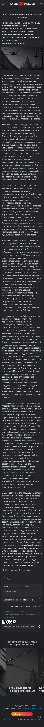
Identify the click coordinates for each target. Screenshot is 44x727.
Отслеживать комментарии (24, 606)
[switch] (40, 606)
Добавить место (22, 714)
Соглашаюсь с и (22, 614)
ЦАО (5, 570)
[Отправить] (39, 626)
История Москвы (25, 570)
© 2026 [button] (22, 719)
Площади (13, 570)
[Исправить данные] (3, 578)
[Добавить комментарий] (39, 716)
